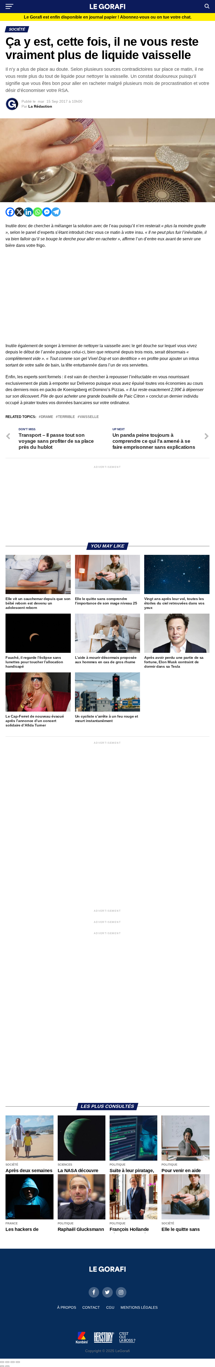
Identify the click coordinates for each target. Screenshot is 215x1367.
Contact (91, 1307)
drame (47, 417)
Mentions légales (139, 1307)
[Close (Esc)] (2, 1362)
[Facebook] (10, 212)
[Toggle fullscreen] (12, 1362)
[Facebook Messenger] (46, 212)
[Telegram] (56, 212)
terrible (66, 417)
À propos (66, 1307)
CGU (110, 1307)
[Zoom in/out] (18, 1362)
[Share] (7, 1362)
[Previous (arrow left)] (2, 1366)
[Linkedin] (28, 212)
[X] (19, 212)
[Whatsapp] (37, 212)
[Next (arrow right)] (7, 1366)
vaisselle (89, 417)
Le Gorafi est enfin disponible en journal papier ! (107, 17)
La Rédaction (40, 106)
